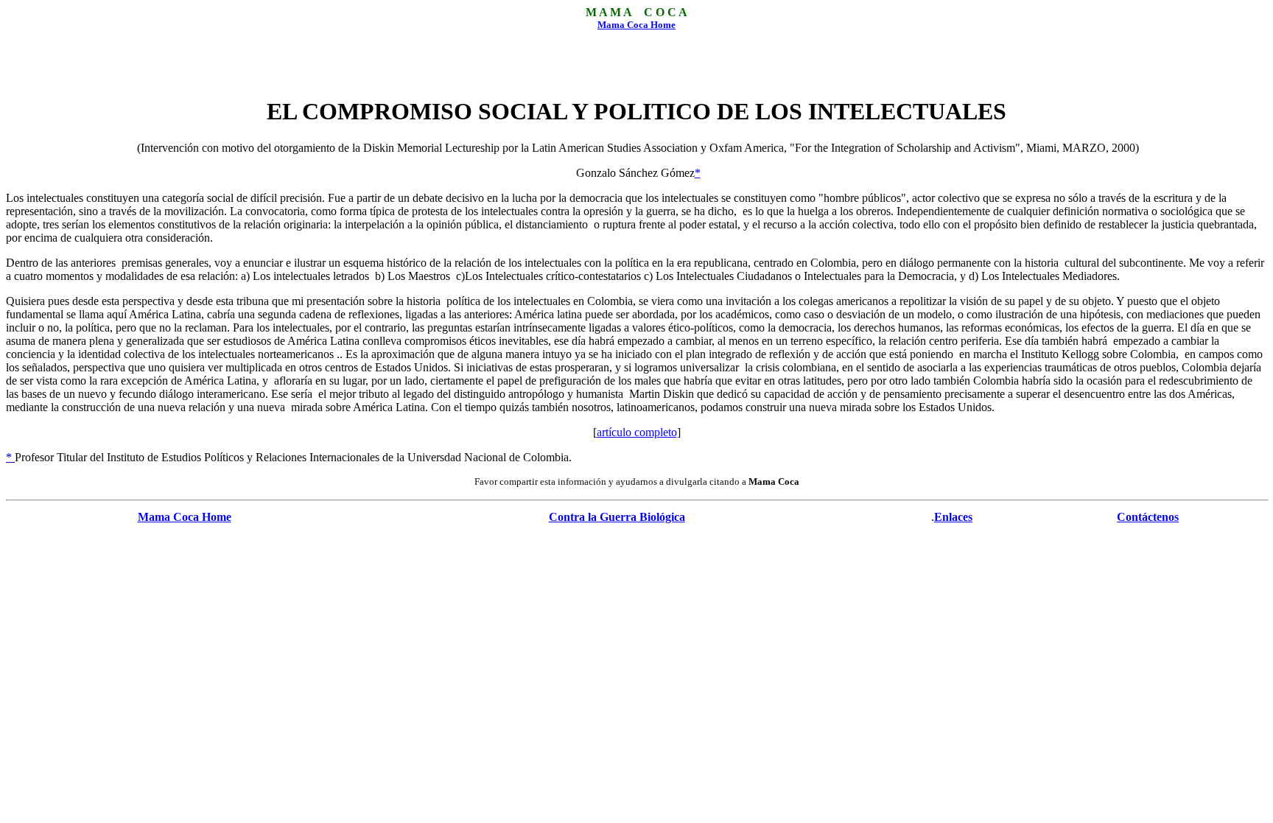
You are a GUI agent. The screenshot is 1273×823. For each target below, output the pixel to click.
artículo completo (637, 432)
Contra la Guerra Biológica (617, 517)
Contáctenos (1148, 517)
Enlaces (953, 517)
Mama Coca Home (636, 24)
